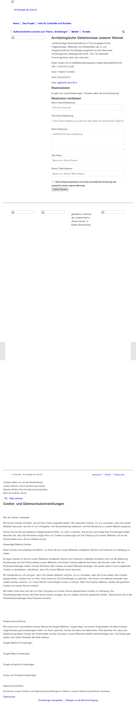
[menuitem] (16, 23)
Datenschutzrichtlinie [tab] (13, 685)
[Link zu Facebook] (112, 9)
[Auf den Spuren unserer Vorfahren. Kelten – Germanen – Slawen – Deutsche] (133, 351)
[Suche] (123, 31)
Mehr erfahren (16, 498)
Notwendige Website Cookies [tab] (17, 544)
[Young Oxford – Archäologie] (2, 351)
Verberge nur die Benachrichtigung (81, 700)
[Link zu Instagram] (122, 9)
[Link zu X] (117, 9)
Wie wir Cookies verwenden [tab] (16, 517)
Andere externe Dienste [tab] (14, 621)
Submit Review (60, 189)
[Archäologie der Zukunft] (24, 9)
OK (5, 498)
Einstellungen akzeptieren (50, 700)
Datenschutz (9, 696)
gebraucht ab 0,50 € (67, 82)
